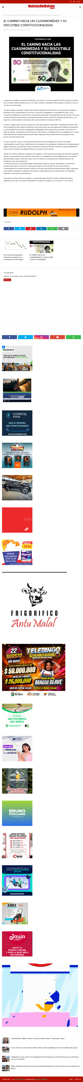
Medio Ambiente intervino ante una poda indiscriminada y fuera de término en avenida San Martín (45, 1067)
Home (71, 1079)
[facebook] (71, 1)
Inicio (5, 15)
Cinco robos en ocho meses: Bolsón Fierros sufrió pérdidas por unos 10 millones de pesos (44, 1048)
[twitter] (74, 1)
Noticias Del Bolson (11, 30)
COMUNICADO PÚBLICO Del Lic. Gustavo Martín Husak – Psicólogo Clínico (38, 1038)
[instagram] (77, 1)
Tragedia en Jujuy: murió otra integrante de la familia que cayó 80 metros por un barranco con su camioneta (45, 1058)
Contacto (78, 1079)
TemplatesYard (19, 1079)
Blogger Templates (41, 1079)
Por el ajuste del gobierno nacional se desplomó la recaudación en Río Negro (13, 257)
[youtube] (57, 337)
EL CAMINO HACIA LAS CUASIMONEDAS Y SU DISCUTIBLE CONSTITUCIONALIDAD (41, 257)
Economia (10, 15)
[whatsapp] (73, 337)
